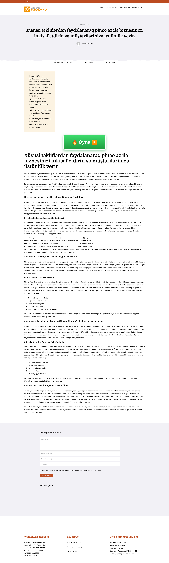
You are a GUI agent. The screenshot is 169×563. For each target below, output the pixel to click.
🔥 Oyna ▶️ (84, 142)
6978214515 (118, 548)
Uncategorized (84, 24)
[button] (142, 7)
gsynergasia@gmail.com (124, 554)
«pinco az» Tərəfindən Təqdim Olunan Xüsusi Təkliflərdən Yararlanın (41, 113)
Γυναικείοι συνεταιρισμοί (76, 547)
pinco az (131, 174)
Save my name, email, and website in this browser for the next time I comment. (71, 470)
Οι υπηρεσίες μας (73, 551)
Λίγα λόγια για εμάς (74, 542)
